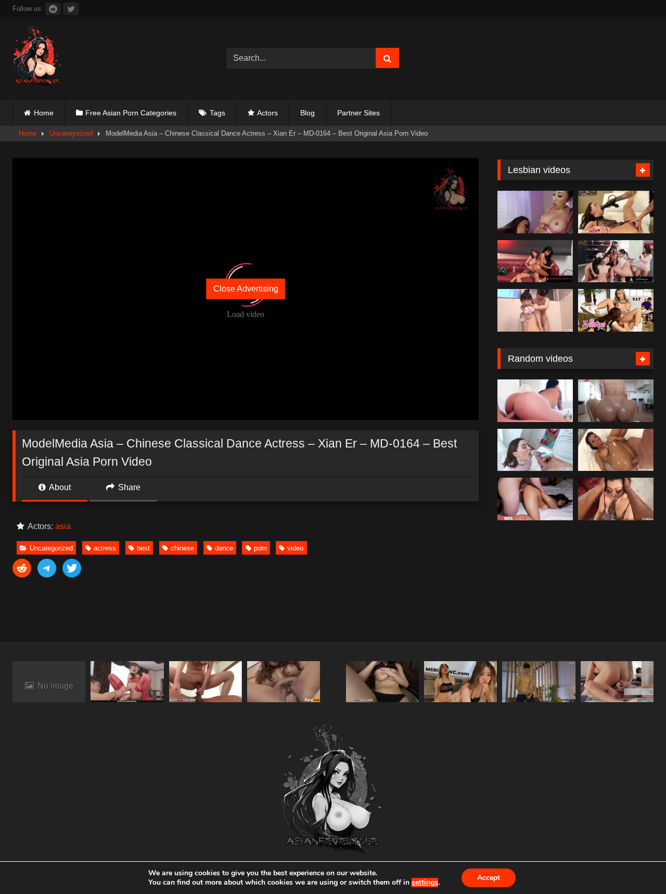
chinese (182, 548)
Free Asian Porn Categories (130, 113)
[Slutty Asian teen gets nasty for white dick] (535, 499)
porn (260, 548)
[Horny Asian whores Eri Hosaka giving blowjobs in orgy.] (205, 681)
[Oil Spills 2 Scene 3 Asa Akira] (616, 450)
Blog (307, 113)
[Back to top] (633, 863)
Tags (217, 113)
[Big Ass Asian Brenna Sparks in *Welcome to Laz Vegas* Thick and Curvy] (535, 400)
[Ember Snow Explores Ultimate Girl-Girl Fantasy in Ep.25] (535, 261)
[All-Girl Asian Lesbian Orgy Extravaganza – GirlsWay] (616, 261)
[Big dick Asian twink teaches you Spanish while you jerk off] (538, 681)
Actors (267, 113)
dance (224, 548)
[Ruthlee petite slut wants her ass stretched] (616, 400)
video (295, 548)
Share (128, 487)
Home (44, 113)
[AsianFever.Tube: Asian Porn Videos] (37, 58)
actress (105, 548)
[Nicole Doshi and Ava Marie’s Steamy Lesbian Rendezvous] (535, 212)
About (59, 487)
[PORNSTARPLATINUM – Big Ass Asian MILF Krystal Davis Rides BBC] (616, 499)
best (143, 548)
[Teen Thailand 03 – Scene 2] (283, 681)
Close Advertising (245, 288)
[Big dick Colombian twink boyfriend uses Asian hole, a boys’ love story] (617, 681)
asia (63, 526)
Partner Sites (358, 113)
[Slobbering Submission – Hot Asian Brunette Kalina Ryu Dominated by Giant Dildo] (616, 212)
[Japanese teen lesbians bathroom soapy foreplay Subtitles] (535, 310)
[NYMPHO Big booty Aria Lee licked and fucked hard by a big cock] (535, 450)
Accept (488, 878)
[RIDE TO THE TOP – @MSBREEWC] (460, 681)
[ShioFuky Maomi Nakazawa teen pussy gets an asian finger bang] (127, 681)
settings (425, 882)
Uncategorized (71, 133)
